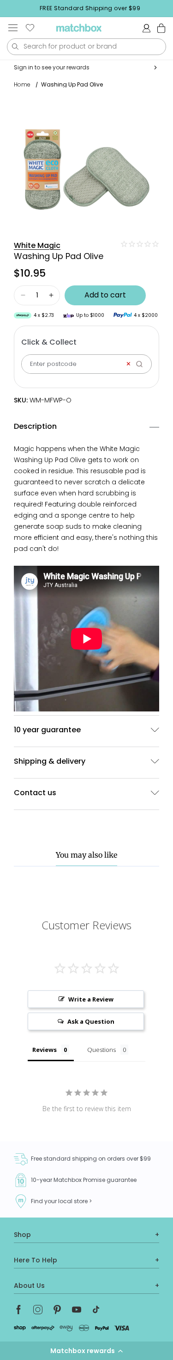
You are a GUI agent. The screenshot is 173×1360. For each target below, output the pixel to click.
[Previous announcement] (9, 8)
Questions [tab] (101, 1049)
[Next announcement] (170, 8)
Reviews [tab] (44, 1049)
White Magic (37, 245)
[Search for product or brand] (15, 46)
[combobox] (86, 46)
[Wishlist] (30, 28)
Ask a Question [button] (90, 1021)
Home (22, 84)
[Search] (142, 364)
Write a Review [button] (90, 999)
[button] (86, 1350)
